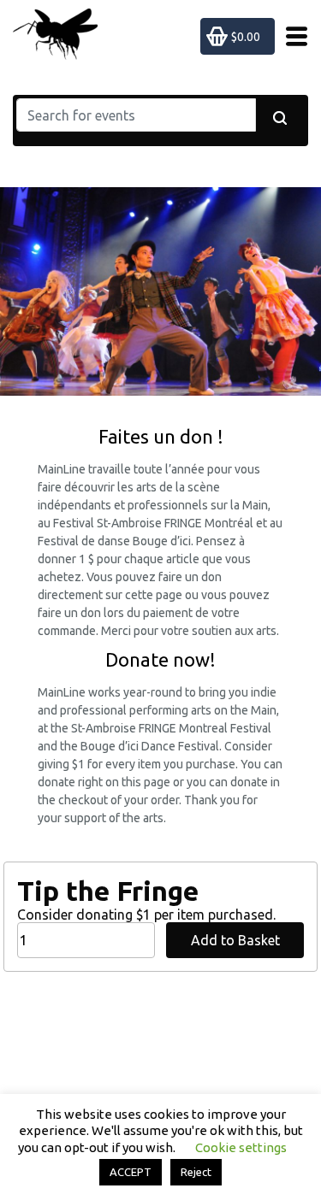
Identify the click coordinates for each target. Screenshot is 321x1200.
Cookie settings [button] (241, 1147)
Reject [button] (196, 1172)
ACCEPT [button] (131, 1172)
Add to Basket (235, 940)
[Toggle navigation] (291, 36)
